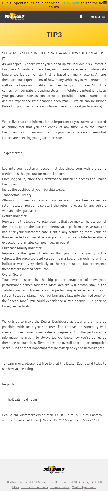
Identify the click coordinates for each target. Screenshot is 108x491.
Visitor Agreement (84, 487)
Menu (95, 17)
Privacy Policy (60, 487)
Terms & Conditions (34, 487)
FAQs (15, 487)
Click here (71, 3)
